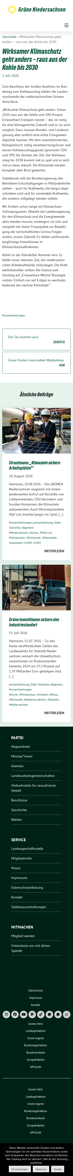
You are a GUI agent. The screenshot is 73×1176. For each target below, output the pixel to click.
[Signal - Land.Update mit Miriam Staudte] (58, 1014)
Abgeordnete (20, 746)
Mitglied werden (23, 936)
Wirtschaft (16, 699)
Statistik (54, 699)
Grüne (34, 532)
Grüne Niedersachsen (42, 9)
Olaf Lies (46, 532)
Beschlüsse (19, 800)
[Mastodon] (32, 1014)
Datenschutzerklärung (27, 887)
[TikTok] (41, 1014)
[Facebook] (15, 1014)
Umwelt (43, 694)
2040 (29, 543)
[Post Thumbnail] (36, 430)
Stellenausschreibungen (28, 907)
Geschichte (19, 810)
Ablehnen (41, 1169)
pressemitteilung (43, 522)
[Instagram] (6, 1014)
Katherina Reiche (36, 699)
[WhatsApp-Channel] (66, 1014)
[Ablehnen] (68, 1159)
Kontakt (16, 897)
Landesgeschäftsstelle (27, 848)
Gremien (17, 766)
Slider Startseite (39, 684)
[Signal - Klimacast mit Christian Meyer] (49, 1014)
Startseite (9, 37)
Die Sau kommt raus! (36, 339)
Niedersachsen (19, 532)
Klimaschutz (17, 537)
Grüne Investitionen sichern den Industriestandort (34, 622)
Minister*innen (21, 756)
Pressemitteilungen (13, 315)
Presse (15, 868)
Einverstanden (19, 1169)
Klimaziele (34, 537)
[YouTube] (23, 1014)
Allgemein (28, 527)
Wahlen (16, 819)
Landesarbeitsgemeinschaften (33, 776)
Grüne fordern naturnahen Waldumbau (36, 362)
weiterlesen (54, 551)
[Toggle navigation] (66, 25)
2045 (38, 543)
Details (58, 1169)
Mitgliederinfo (21, 858)
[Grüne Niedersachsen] (12, 9)
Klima (54, 694)
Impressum (19, 878)
